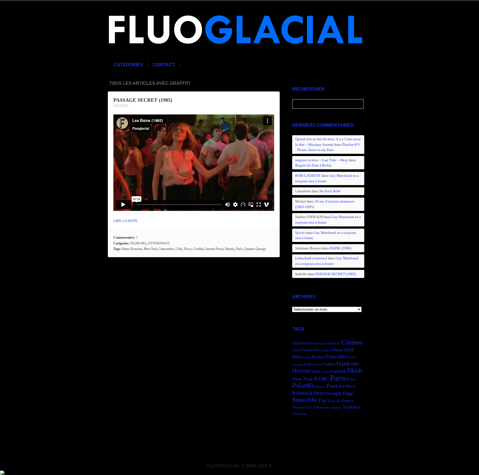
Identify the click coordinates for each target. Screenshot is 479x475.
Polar (351, 379)
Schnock (302, 393)
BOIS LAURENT (308, 175)
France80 (335, 356)
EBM (349, 350)
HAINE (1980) (340, 248)
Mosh (354, 370)
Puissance (320, 386)
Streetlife (304, 400)
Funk (308, 364)
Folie (307, 357)
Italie (316, 371)
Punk (332, 386)
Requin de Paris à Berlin (313, 165)
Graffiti (198, 249)
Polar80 (302, 385)
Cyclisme (325, 350)
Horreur (301, 370)
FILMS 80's (138, 243)
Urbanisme (322, 407)
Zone (303, 414)
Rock (350, 386)
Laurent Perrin (214, 249)
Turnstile (298, 407)
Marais (229, 249)
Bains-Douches (132, 249)
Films (298, 356)
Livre (325, 372)
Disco (188, 249)
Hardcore (347, 363)
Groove (317, 364)
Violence (351, 407)
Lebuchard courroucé (311, 258)
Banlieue (333, 343)
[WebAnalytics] (2, 472)
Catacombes (166, 249)
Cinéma (352, 342)
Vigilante (336, 407)
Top (322, 400)
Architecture (302, 343)
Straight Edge (339, 393)
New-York (302, 379)
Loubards (338, 371)
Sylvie (300, 233)
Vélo (295, 413)
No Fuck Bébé (330, 191)
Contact (164, 64)
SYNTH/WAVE (158, 243)
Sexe (319, 393)
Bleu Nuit (150, 249)
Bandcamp (319, 343)
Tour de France (340, 400)
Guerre (329, 364)
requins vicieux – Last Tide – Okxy (321, 160)
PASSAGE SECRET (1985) (142, 100)
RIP (342, 386)
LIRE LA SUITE (125, 221)
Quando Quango (255, 249)
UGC (309, 407)
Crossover (309, 350)
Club (179, 249)
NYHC (321, 379)
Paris (239, 249)
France (318, 356)
